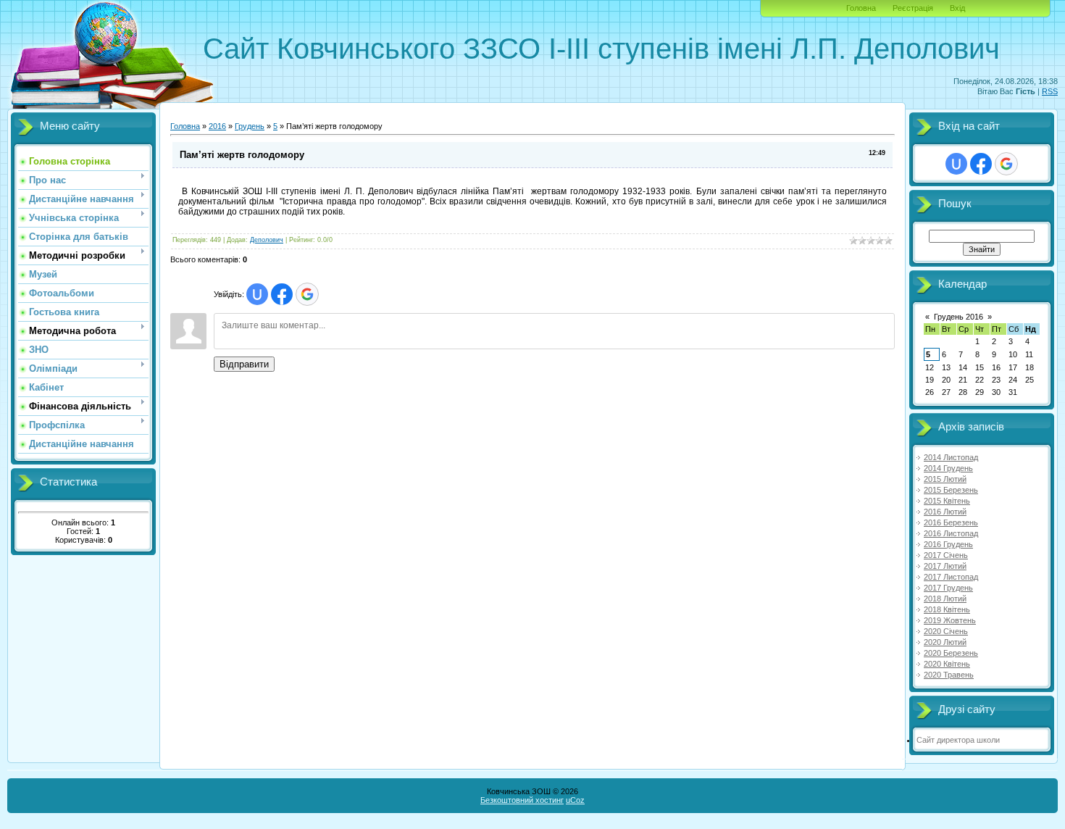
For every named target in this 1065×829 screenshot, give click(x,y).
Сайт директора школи (958, 740)
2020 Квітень (947, 663)
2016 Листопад (951, 533)
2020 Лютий (945, 642)
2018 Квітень (947, 609)
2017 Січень (946, 555)
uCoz (575, 800)
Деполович (266, 239)
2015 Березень (951, 490)
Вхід (957, 8)
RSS (1050, 91)
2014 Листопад (951, 457)
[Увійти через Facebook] (282, 294)
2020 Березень (951, 653)
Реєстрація (913, 8)
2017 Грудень (948, 587)
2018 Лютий (945, 598)
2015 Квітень (947, 500)
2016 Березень (951, 522)
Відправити (244, 364)
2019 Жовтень (950, 620)
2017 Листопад (951, 576)
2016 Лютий (945, 511)
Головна (861, 8)
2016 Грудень (948, 544)
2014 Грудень (948, 468)
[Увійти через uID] (257, 294)
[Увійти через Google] (307, 294)
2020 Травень (949, 674)
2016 (217, 126)
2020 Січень (946, 631)
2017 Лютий (945, 566)
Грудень (249, 126)
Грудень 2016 (958, 316)
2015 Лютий (945, 479)
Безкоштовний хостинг (522, 800)
